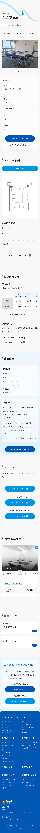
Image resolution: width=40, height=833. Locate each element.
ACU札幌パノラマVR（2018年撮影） (8, 731)
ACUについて (7, 717)
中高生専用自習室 (7, 782)
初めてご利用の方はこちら (30, 742)
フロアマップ (6, 722)
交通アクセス (27, 767)
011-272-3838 (6, 820)
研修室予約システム (28, 748)
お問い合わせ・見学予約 (29, 779)
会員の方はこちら (27, 745)
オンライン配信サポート (29, 725)
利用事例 (4, 725)
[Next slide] (28, 71)
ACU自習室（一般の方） (9, 779)
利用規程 (4, 759)
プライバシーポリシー (24, 825)
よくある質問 (6, 753)
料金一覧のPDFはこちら (18, 314)
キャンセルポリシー (8, 761)
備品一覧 (24, 732)
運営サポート (26, 722)
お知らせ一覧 (6, 756)
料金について (7, 767)
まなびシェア (6, 788)
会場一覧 (4, 728)
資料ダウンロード (27, 782)
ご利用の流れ (6, 742)
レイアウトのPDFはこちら (18, 255)
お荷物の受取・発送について (10, 746)
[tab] (18, 71)
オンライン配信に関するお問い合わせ (30, 786)
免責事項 (10, 825)
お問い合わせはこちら (18, 145)
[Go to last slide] (11, 71)
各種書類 (4, 750)
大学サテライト (6, 785)
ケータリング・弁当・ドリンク (29, 728)
